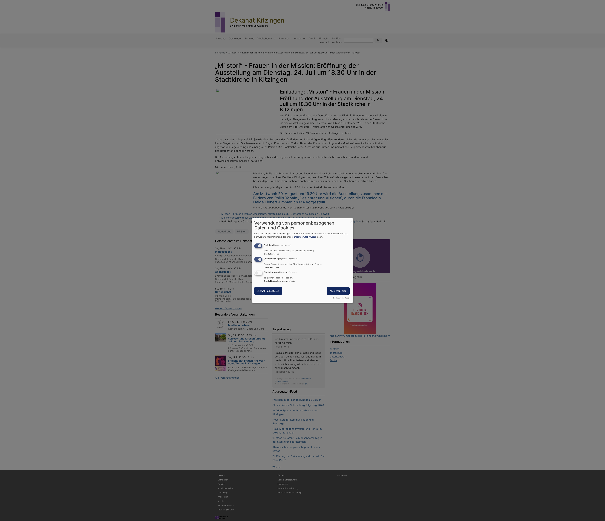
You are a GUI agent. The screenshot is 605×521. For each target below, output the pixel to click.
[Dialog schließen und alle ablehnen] (350, 220)
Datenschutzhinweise (305, 236)
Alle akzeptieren (338, 291)
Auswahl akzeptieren (268, 291)
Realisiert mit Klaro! (341, 298)
